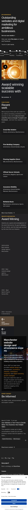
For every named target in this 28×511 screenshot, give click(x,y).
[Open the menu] (20, 255)
